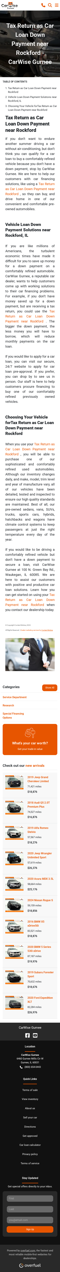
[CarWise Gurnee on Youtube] (34, 1035)
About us (30, 1108)
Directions (30, 1126)
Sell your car (30, 1117)
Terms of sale (30, 1090)
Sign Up (30, 1229)
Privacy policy (30, 1154)
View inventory (30, 1099)
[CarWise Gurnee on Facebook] (26, 1035)
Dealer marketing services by (37, 630)
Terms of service (30, 1163)
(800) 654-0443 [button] (32, 1067)
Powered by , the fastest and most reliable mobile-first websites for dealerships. (30, 1254)
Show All (49, 687)
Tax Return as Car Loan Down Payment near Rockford (30, 189)
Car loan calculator (30, 1144)
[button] (43, 5)
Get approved (30, 1135)
